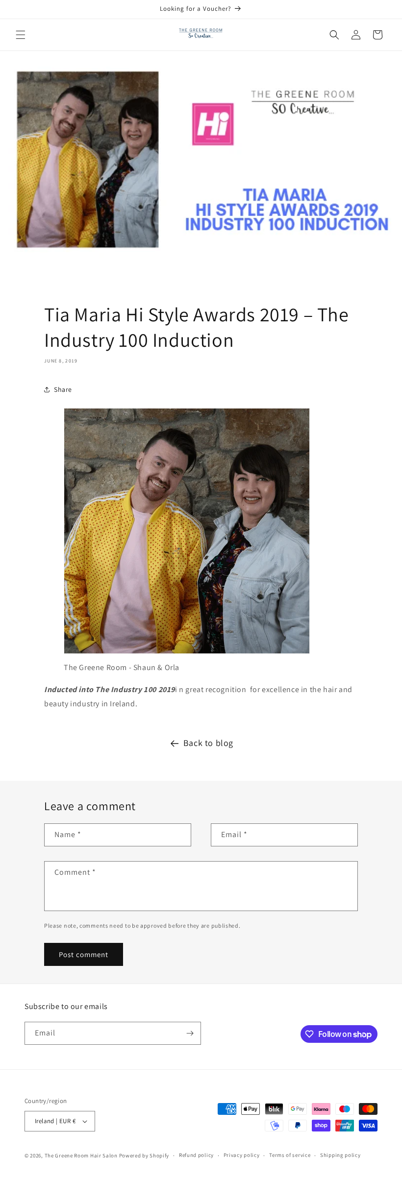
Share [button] (63, 389)
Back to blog (208, 742)
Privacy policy (242, 1155)
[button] (20, 35)
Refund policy (196, 1155)
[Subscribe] (190, 1033)
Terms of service (289, 1155)
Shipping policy (340, 1155)
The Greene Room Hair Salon (82, 1155)
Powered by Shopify (144, 1155)
